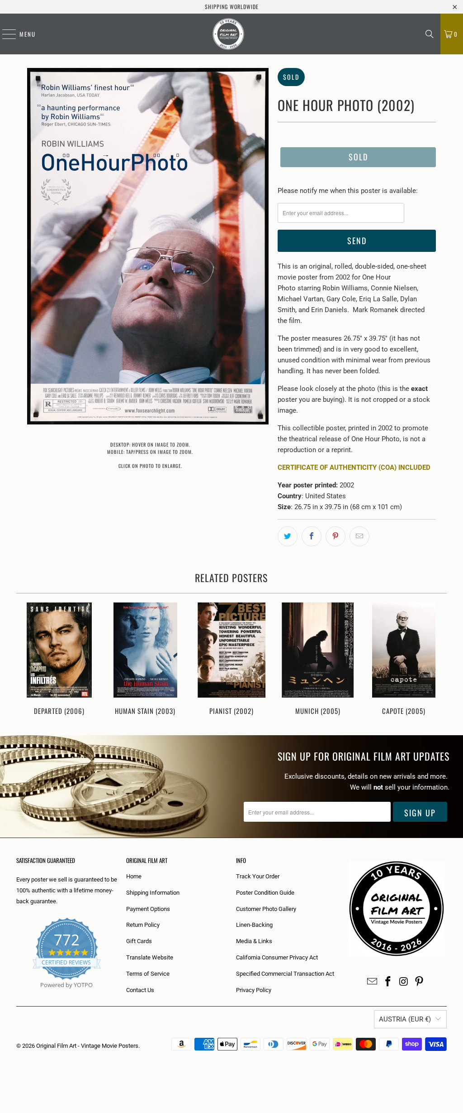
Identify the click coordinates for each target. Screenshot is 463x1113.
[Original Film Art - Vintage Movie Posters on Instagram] (404, 982)
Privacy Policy (253, 990)
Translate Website (149, 957)
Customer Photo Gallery (266, 909)
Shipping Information (153, 892)
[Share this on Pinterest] (335, 536)
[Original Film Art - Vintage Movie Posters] (228, 34)
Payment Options (148, 909)
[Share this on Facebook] (311, 536)
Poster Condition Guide (265, 892)
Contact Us (140, 990)
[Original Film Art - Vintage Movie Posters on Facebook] (388, 982)
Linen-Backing (254, 924)
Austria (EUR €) (405, 1019)
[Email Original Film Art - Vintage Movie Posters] (372, 982)
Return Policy (143, 924)
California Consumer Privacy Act (277, 957)
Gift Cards (139, 941)
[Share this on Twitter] (288, 536)
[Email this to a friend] (359, 536)
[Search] (429, 34)
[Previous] (27, 659)
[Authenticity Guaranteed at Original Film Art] (17, 995)
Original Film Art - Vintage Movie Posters (87, 1045)
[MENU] (4, 34)
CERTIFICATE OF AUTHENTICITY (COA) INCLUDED (354, 467)
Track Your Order (257, 876)
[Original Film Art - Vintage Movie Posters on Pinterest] (419, 982)
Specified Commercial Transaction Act (285, 973)
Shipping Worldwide (232, 6)
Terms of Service (148, 973)
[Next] (437, 659)
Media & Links (254, 941)
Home (134, 876)
